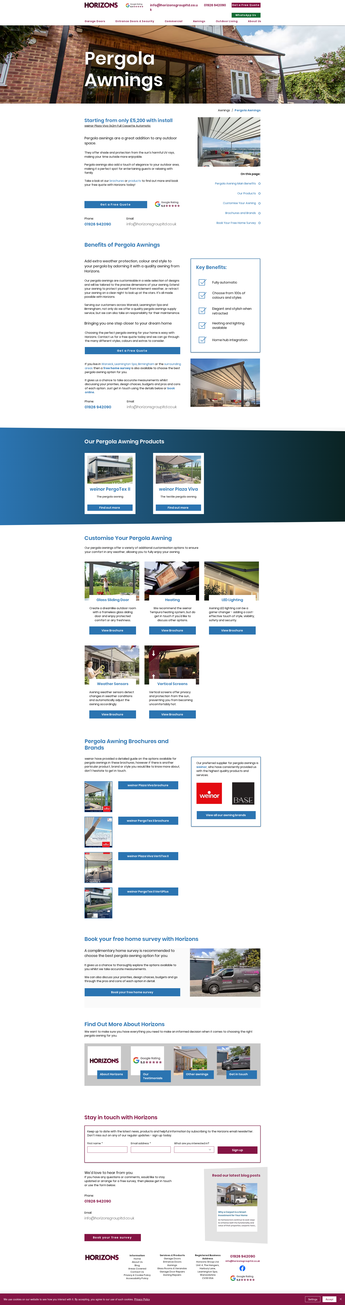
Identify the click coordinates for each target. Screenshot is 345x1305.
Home (137, 1258)
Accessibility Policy (137, 1278)
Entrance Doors (172, 1261)
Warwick (107, 364)
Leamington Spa (125, 364)
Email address (141, 1143)
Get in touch (238, 1074)
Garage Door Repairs (172, 1271)
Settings (312, 1299)
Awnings (172, 1265)
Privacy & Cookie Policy (137, 1275)
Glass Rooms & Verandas (172, 1268)
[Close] (341, 1299)
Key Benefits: (211, 267)
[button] (94, 21)
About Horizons (111, 1074)
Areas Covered (137, 1268)
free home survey (117, 368)
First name (95, 1143)
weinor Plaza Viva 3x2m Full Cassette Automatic (117, 126)
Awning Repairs (172, 1275)
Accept (329, 1299)
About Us (137, 1262)
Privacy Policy (142, 1299)
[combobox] (194, 1149)
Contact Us (137, 1272)
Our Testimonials (152, 1076)
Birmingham (146, 364)
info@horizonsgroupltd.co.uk (151, 224)
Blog (137, 1265)
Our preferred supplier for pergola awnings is (227, 765)
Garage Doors (172, 1258)
